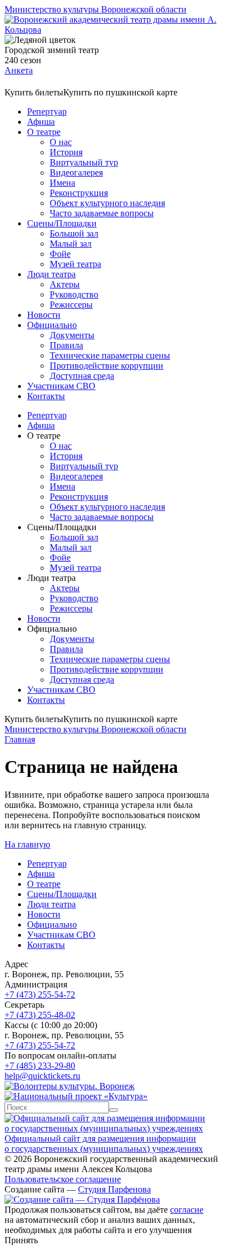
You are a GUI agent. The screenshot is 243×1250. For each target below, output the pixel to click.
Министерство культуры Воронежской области (95, 9)
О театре (43, 132)
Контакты (46, 396)
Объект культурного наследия (107, 203)
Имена (62, 182)
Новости (43, 315)
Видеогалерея (76, 172)
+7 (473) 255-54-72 (40, 994)
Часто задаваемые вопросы (102, 213)
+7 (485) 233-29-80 (40, 1065)
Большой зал (74, 233)
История (66, 152)
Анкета (19, 70)
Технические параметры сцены (110, 355)
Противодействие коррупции (106, 365)
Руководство (74, 294)
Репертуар (47, 111)
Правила (66, 345)
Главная (20, 739)
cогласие (186, 1209)
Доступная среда (82, 376)
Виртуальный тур (84, 162)
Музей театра (75, 264)
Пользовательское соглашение (63, 1179)
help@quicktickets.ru (42, 1076)
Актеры (65, 284)
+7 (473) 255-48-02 (40, 1015)
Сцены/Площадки (62, 223)
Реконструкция (79, 193)
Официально (52, 325)
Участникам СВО (61, 386)
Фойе (60, 254)
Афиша (41, 121)
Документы (72, 335)
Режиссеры (71, 304)
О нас (61, 142)
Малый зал (71, 243)
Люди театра (51, 274)
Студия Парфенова (114, 1189)
